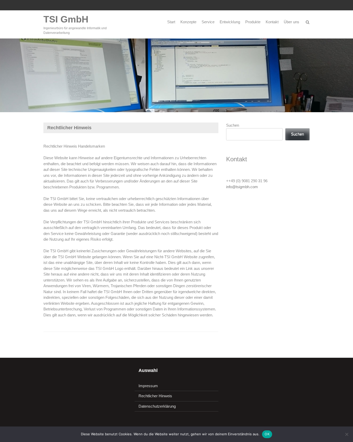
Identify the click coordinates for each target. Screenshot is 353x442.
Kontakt (272, 22)
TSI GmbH (65, 19)
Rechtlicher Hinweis (155, 396)
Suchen (232, 125)
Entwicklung (230, 22)
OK (267, 434)
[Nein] (346, 434)
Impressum (148, 386)
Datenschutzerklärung (157, 406)
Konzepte (188, 22)
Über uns (291, 22)
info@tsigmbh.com (242, 187)
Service (208, 22)
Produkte (252, 22)
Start (171, 22)
